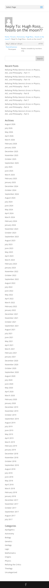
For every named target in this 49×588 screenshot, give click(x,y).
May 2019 (9, 434)
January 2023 (10, 267)
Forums (13, 37)
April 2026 (9, 136)
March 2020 (10, 395)
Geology (8, 545)
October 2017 (10, 508)
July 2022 (8, 287)
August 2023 (10, 240)
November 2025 (11, 155)
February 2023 (11, 264)
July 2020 (8, 380)
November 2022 (11, 271)
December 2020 (11, 360)
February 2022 (11, 306)
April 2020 (9, 391)
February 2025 (11, 178)
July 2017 (8, 519)
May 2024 (9, 209)
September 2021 (12, 326)
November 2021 (11, 318)
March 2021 (10, 349)
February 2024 (11, 221)
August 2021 (10, 329)
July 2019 (8, 426)
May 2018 (9, 480)
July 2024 (8, 202)
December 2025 (11, 151)
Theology (8, 568)
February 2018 (11, 492)
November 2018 (11, 457)
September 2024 (12, 194)
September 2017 (12, 512)
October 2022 (10, 275)
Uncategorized (11, 572)
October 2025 (10, 159)
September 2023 (12, 236)
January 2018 (10, 496)
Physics (8, 561)
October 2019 (10, 415)
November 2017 (11, 504)
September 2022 (12, 279)
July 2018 (8, 473)
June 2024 (9, 205)
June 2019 (9, 430)
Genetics (8, 541)
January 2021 (10, 357)
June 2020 (9, 384)
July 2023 (8, 244)
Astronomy (21, 37)
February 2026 (11, 143)
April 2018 (9, 484)
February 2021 (11, 353)
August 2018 (10, 469)
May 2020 (9, 387)
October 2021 (10, 322)
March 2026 (10, 140)
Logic (7, 549)
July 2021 (8, 333)
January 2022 (10, 310)
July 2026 (8, 128)
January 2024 (10, 225)
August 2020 (10, 376)
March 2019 (10, 442)
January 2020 (10, 403)
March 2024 (10, 217)
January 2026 (10, 147)
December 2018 (11, 453)
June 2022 (9, 291)
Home (7, 37)
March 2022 (10, 302)
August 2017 (10, 515)
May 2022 (9, 294)
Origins (8, 557)
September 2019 (12, 419)
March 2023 (10, 260)
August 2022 (10, 283)
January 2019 (10, 449)
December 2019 (11, 407)
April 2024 (9, 213)
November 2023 (11, 229)
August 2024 (10, 198)
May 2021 (9, 341)
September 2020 (12, 372)
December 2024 (11, 186)
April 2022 (9, 298)
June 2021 (9, 337)
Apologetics (10, 529)
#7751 (41, 44)
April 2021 (9, 345)
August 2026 (10, 124)
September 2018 (12, 465)
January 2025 (10, 182)
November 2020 (11, 364)
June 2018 (9, 477)
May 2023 (9, 252)
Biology (8, 537)
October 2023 (10, 232)
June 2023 (9, 248)
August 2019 (10, 422)
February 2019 (11, 446)
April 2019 (9, 438)
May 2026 (9, 132)
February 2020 (11, 399)
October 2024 (10, 190)
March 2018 (10, 488)
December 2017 (11, 500)
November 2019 (11, 411)
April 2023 (9, 256)
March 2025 (10, 174)
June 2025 (9, 171)
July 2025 (8, 167)
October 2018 (10, 461)
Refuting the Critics (13, 564)
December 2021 (11, 314)
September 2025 (12, 163)
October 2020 (10, 368)
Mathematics (10, 553)
